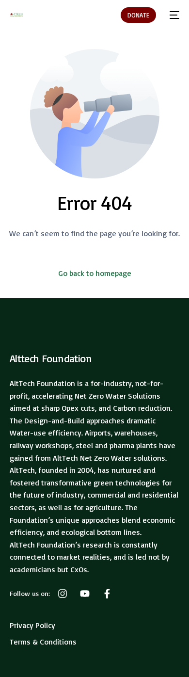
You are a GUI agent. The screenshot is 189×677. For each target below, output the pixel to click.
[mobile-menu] (172, 15)
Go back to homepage (94, 273)
